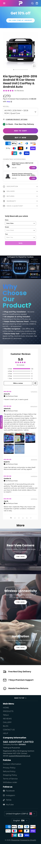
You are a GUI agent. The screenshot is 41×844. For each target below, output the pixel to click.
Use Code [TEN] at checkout (20, 20)
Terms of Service (10, 779)
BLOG (5, 726)
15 (27, 69)
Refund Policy (9, 771)
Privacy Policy (9, 768)
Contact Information (12, 764)
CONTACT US (9, 730)
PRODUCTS (8, 711)
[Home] (20, 3)
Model (7, 227)
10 (22, 69)
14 (26, 69)
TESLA (6, 715)
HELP (5, 733)
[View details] (7, 165)
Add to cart (20, 131)
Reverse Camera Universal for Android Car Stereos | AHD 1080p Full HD (23, 175)
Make (6, 220)
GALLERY (7, 722)
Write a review (18, 383)
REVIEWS (7, 719)
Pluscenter (15, 840)
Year (6, 234)
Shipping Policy (10, 775)
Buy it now (20, 137)
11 (23, 69)
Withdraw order (10, 782)
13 (25, 69)
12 (24, 69)
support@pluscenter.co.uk (19, 756)
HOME (6, 708)
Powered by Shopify (28, 840)
